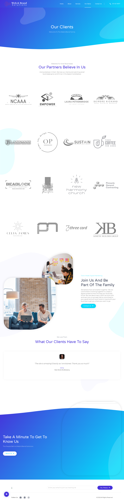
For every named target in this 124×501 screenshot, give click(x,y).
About (69, 4)
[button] (88, 306)
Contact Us (98, 4)
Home (61, 4)
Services (77, 4)
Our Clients (88, 4)
